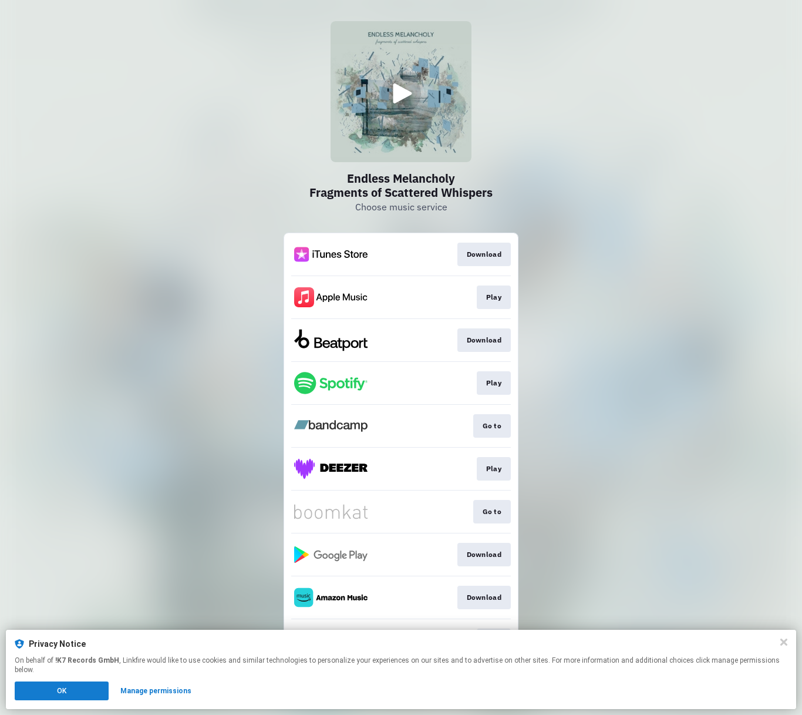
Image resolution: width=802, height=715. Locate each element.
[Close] (783, 642)
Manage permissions (155, 691)
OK (61, 691)
